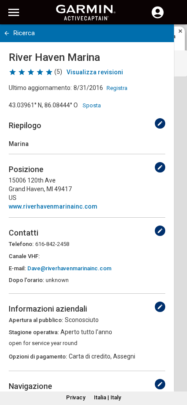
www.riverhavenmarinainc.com (53, 206)
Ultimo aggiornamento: (40, 87)
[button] (176, 365)
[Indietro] (6, 33)
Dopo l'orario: (26, 280)
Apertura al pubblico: (36, 320)
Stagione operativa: (34, 332)
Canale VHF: (24, 256)
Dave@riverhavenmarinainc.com (69, 268)
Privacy (75, 397)
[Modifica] (160, 123)
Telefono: (21, 244)
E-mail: (17, 268)
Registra (117, 88)
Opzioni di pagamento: (38, 356)
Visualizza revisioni (95, 72)
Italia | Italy (107, 397)
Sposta (92, 105)
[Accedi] (157, 17)
